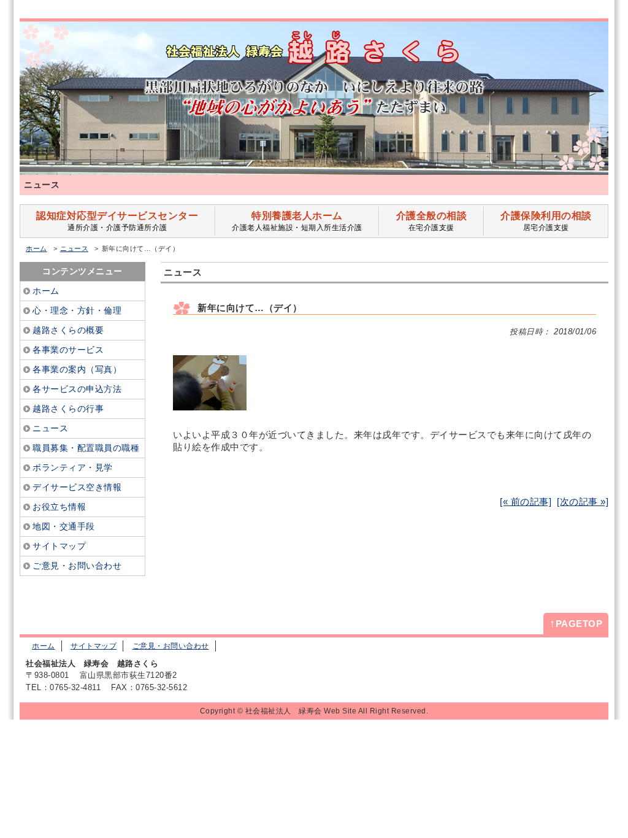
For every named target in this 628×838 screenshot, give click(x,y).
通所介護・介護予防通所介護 (117, 221)
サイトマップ (94, 646)
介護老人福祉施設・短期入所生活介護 (297, 221)
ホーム (36, 248)
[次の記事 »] (582, 501)
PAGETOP (576, 623)
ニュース (74, 248)
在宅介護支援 (431, 221)
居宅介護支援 (546, 221)
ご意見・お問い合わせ (170, 646)
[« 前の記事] (525, 501)
